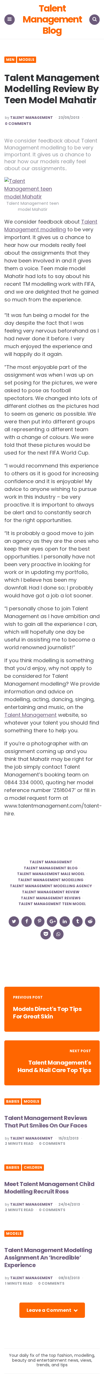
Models (26, 60)
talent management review (50, 892)
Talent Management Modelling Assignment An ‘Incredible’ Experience (48, 1257)
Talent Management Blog (52, 19)
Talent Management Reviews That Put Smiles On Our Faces (45, 1121)
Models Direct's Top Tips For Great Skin (47, 1012)
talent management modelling (50, 880)
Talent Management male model (51, 874)
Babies (12, 1101)
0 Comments (18, 124)
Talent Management (31, 118)
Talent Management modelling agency (51, 886)
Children (33, 1168)
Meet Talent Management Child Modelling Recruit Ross (49, 1188)
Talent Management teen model (52, 904)
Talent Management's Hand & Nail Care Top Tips (54, 1066)
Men (10, 60)
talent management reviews (51, 898)
